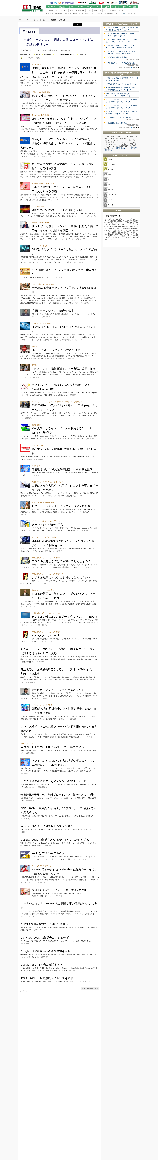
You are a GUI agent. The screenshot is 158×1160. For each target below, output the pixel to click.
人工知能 (110, 169)
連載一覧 (76, 14)
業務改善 (110, 189)
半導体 (110, 159)
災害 (109, 184)
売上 (109, 179)
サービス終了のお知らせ (121, 133)
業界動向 (50, 10)
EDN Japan (101, 3)
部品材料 (106, 7)
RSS (59, 2)
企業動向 (59, 10)
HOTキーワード (121, 210)
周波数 (37, 54)
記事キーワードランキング (121, 155)
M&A (66, 10)
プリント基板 (112, 194)
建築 (109, 174)
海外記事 (49, 14)
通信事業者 (47, 54)
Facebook (51, 2)
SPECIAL (118, 14)
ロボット (110, 205)
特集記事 (67, 14)
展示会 (121, 10)
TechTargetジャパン (125, 24)
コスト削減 (111, 164)
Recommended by (124, 67)
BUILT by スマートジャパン (123, 2)
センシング (115, 7)
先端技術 (71, 7)
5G (105, 10)
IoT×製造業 (112, 10)
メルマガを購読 (68, 3)
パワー (98, 7)
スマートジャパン (112, 2)
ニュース (85, 14)
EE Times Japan (92, 2)
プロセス (89, 7)
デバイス (80, 7)
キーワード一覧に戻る (90, 989)
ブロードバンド (84, 54)
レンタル (110, 199)
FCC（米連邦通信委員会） (32, 58)
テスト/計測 (132, 7)
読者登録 (109, 14)
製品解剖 (62, 7)
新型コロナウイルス (114, 216)
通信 (124, 7)
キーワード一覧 (39, 20)
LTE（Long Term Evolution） (65, 54)
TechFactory (134, 2)
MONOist (83, 2)
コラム (89, 10)
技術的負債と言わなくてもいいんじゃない (121, 84)
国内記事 (58, 14)
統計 (71, 10)
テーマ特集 (98, 10)
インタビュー (80, 10)
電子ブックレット (97, 14)
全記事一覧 (131, 14)
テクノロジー (52, 7)
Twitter (55, 2)
